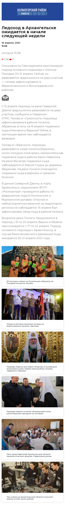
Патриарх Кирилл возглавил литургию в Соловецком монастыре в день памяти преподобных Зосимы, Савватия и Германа (32, 369)
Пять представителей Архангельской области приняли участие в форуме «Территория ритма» (29, 455)
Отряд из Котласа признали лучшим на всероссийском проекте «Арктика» (25, 325)
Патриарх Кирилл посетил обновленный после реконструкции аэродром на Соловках (29, 412)
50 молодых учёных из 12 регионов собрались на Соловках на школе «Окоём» (30, 282)
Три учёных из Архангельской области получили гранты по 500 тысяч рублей (30, 498)
